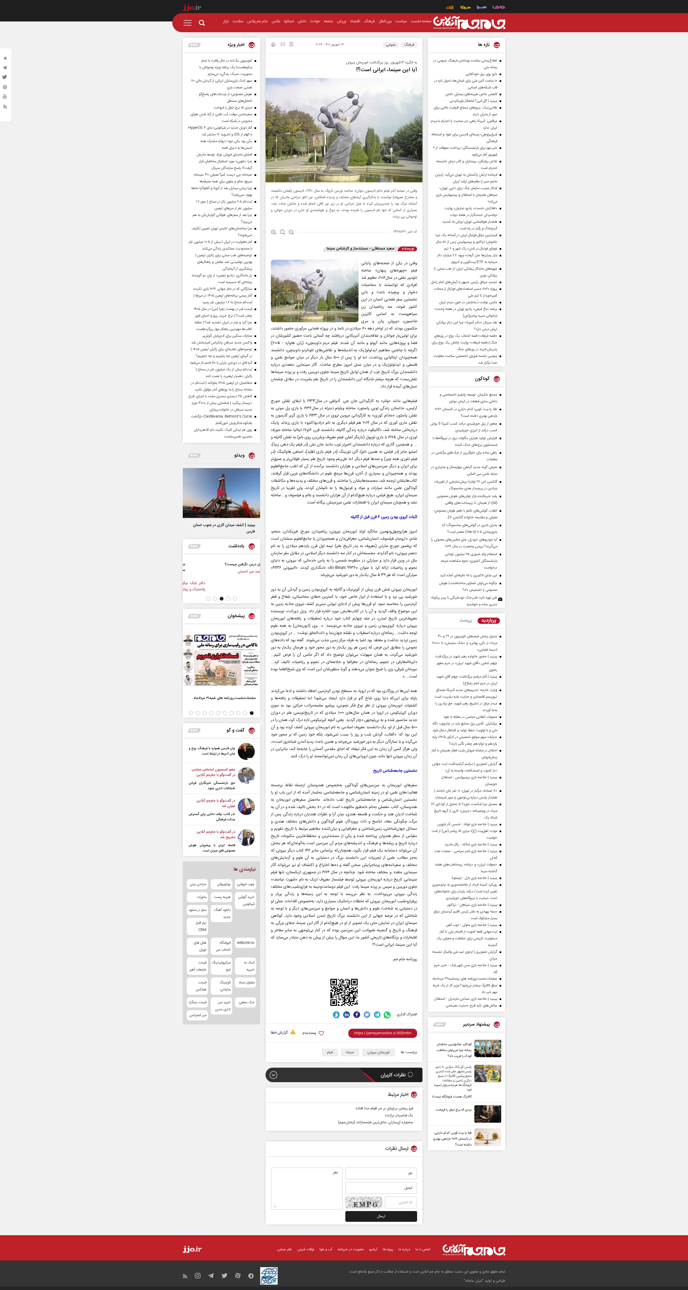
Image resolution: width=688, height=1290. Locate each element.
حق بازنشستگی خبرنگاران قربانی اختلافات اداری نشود (212, 785)
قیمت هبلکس (200, 986)
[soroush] (336, 1014)
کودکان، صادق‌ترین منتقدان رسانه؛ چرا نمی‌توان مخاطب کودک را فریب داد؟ (454, 1050)
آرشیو (373, 1249)
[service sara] (481, 8)
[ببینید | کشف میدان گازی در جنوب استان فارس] (221, 493)
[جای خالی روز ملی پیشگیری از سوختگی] (247, 570)
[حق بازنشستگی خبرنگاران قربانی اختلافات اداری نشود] (246, 779)
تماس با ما (423, 1249)
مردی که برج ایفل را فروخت (454, 1110)
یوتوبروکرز (223, 884)
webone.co (246, 943)
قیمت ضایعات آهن (197, 966)
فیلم (330, 1052)
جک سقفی (247, 1002)
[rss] (5, 108)
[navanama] (499, 8)
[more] (439, 1024)
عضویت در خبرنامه (351, 1249)
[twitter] (5, 79)
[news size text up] (274, 232)
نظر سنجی (284, 1249)
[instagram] (5, 59)
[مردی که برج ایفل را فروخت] (486, 1114)
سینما (350, 1052)
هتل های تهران (200, 946)
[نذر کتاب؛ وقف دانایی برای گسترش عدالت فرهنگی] (246, 810)
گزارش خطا (279, 1033)
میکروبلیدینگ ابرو (221, 966)
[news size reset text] (282, 232)
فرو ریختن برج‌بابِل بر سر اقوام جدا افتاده (384, 1108)
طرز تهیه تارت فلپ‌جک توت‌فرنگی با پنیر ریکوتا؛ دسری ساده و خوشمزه (464, 601)
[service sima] (466, 8)
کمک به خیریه (249, 966)
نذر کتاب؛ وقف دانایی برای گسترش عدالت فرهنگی (212, 816)
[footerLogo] (474, 1249)
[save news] (291, 45)
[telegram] (5, 69)
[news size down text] (291, 232)
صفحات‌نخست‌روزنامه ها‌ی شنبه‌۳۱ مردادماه (225, 698)
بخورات (201, 897)
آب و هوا (326, 1249)
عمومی (391, 45)
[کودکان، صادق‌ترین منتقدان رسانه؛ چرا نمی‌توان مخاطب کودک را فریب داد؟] (486, 1049)
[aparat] (5, 88)
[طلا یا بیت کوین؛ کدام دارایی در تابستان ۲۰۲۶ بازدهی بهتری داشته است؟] (486, 1138)
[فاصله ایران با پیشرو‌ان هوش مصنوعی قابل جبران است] (246, 841)
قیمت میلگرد (197, 1002)
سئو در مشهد (197, 910)
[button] (235, 598)
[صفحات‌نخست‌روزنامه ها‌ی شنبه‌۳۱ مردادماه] (221, 659)
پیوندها (388, 1249)
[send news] (282, 45)
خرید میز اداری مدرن (222, 1005)
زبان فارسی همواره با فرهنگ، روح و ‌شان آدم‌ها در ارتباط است (212, 751)
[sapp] (5, 98)
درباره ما (404, 1249)
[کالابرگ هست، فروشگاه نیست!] (486, 1082)
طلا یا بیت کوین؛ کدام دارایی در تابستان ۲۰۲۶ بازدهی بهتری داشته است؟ (452, 1138)
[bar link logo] (192, 8)
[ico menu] (189, 23)
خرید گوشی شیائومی (246, 900)
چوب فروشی (246, 884)
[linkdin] (346, 1014)
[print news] (273, 45)
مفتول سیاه (247, 982)
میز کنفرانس (197, 1015)
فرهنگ (409, 45)
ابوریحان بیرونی (378, 1052)
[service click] (450, 8)
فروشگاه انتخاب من (223, 946)
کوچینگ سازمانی (224, 986)
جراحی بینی (198, 884)
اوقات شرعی (305, 1249)
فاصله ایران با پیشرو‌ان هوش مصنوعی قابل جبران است (212, 848)
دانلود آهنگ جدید (222, 913)
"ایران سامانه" (473, 1281)
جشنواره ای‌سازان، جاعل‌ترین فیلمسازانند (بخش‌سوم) (375, 1122)
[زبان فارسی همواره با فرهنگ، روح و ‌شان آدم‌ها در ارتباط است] (246, 751)
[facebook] (356, 1014)
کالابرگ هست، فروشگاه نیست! (452, 1096)
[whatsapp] (387, 1014)
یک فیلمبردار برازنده (399, 1115)
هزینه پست (222, 897)
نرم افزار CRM (201, 926)
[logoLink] (469, 22)
